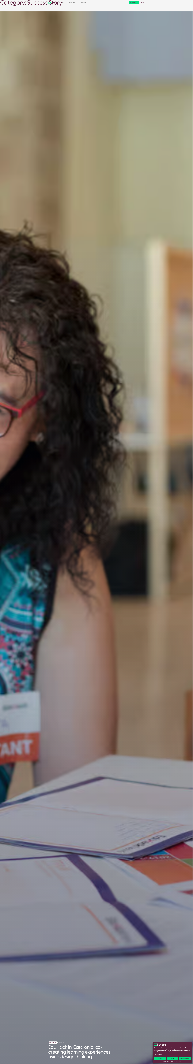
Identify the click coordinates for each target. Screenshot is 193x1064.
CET (78, 2)
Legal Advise (178, 1061)
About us (83, 2)
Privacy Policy (173, 1061)
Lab (74, 2)
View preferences (184, 1058)
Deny (172, 1058)
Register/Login (134, 2)
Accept (160, 1058)
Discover (63, 2)
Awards (69, 2)
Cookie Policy (166, 1061)
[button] (190, 1044)
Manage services (158, 1054)
